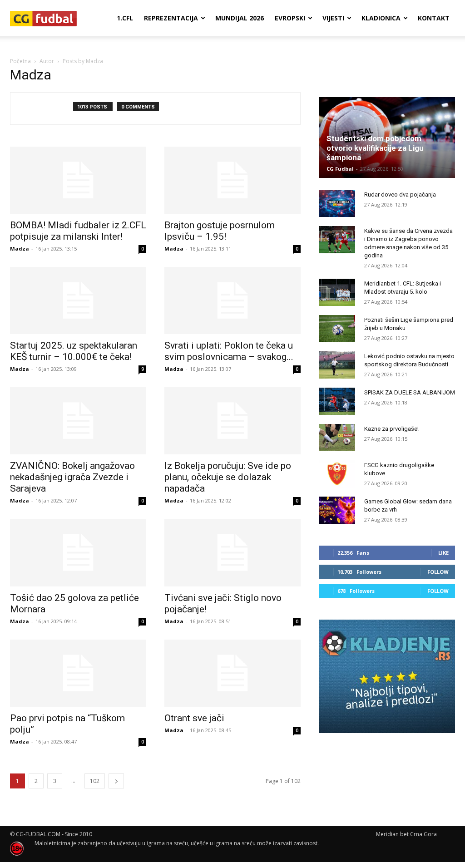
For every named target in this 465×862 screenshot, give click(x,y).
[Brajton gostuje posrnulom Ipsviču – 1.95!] (232, 180)
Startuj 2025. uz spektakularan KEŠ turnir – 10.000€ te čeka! (73, 351)
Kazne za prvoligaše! (391, 428)
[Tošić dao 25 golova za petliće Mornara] (78, 552)
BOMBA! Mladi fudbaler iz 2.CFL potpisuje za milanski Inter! (78, 231)
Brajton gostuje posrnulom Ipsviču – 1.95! (219, 231)
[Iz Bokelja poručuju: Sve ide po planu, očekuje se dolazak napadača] (232, 420)
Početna (20, 61)
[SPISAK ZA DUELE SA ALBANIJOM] (337, 401)
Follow (438, 571)
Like (443, 552)
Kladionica (381, 18)
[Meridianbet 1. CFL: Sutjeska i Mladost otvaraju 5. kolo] (337, 292)
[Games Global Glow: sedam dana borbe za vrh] (337, 510)
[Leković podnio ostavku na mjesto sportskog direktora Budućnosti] (337, 365)
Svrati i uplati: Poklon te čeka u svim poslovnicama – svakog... (228, 351)
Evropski (290, 18)
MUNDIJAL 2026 (239, 18)
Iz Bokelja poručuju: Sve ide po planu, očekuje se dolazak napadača (227, 477)
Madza (19, 248)
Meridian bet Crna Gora (406, 834)
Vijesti (333, 18)
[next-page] (116, 780)
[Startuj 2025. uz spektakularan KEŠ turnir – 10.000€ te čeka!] (78, 300)
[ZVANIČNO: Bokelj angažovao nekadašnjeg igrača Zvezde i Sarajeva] (78, 420)
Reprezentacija (171, 18)
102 (94, 781)
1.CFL (125, 18)
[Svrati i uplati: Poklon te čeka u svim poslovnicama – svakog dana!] (232, 300)
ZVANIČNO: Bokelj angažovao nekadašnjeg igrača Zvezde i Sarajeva (72, 477)
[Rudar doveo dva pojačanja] (337, 203)
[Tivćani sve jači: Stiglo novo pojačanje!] (232, 552)
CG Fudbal (340, 168)
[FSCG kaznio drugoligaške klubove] (337, 474)
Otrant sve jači (194, 718)
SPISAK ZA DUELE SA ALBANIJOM (409, 392)
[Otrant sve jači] (232, 673)
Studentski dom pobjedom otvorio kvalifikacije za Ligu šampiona (375, 148)
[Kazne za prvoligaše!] (337, 437)
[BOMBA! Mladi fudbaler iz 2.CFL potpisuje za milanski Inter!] (78, 180)
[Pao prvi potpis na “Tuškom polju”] (78, 673)
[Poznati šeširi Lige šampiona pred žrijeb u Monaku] (337, 328)
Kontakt (434, 18)
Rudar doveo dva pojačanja (400, 194)
